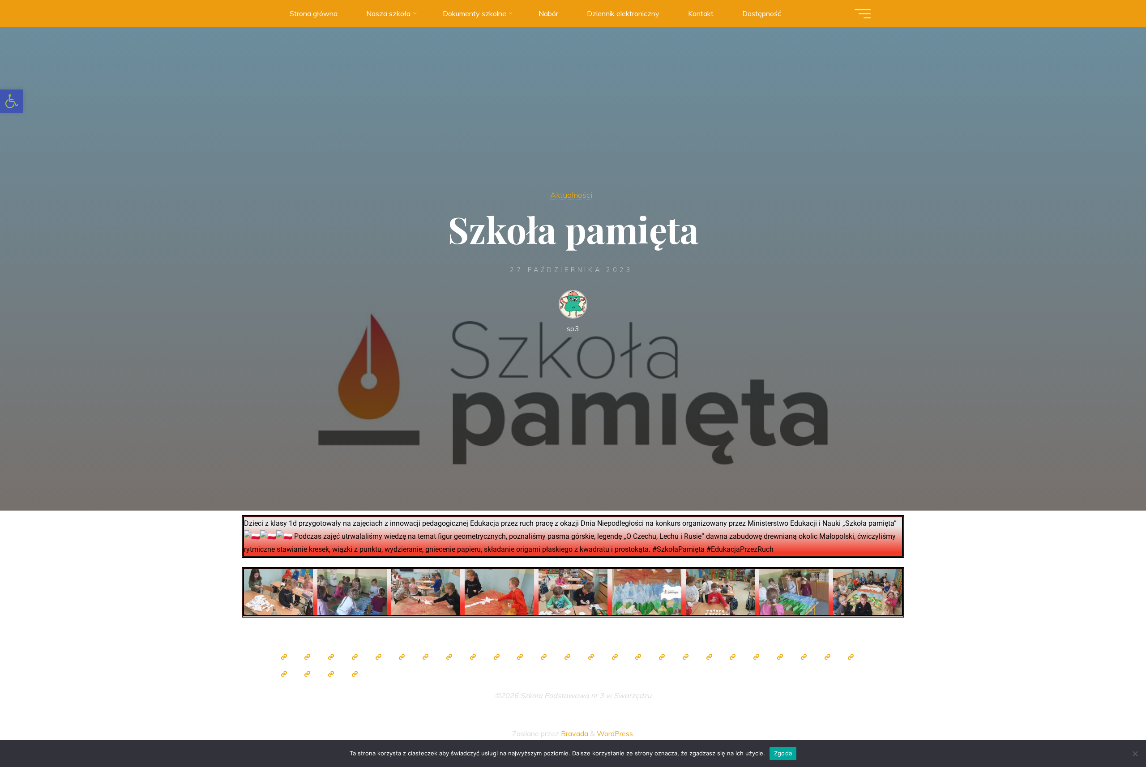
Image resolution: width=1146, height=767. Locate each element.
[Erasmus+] (685, 656)
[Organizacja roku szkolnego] (378, 656)
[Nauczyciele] (425, 656)
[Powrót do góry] (1111, 732)
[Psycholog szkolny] (520, 656)
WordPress (615, 733)
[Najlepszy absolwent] (732, 656)
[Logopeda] (567, 656)
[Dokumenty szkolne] (756, 656)
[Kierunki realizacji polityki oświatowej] (851, 656)
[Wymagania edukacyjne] (803, 656)
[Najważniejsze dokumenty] (779, 656)
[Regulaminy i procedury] (827, 656)
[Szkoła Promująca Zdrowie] (662, 656)
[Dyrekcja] (402, 656)
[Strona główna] (283, 656)
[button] (11, 101)
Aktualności (571, 195)
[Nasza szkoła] (307, 656)
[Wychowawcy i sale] (614, 656)
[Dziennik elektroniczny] (331, 656)
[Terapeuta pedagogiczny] (543, 656)
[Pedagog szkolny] (472, 656)
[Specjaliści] (449, 656)
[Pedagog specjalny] (590, 656)
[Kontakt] (331, 673)
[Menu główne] (863, 13)
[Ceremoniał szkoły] (354, 656)
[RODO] (709, 656)
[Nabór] (283, 673)
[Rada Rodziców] (638, 656)
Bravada (573, 733)
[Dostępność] (354, 673)
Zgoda (783, 753)
